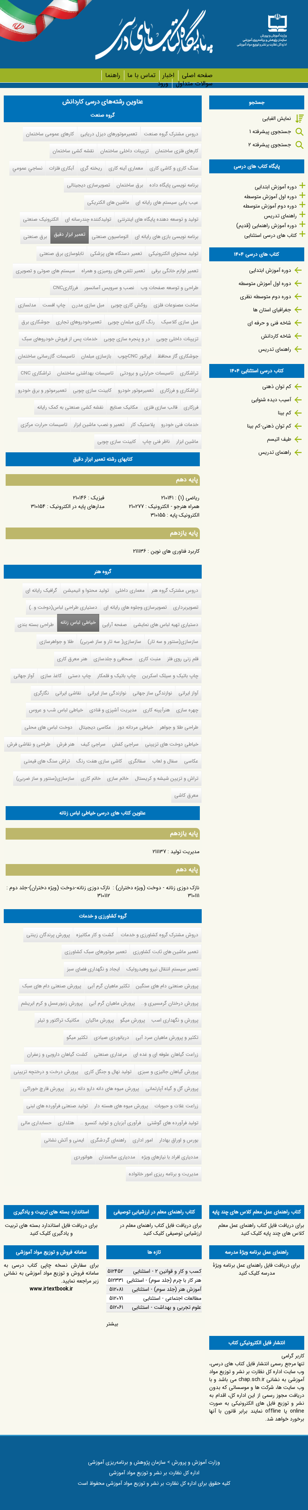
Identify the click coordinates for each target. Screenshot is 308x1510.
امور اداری (143, 1140)
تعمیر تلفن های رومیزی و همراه (113, 271)
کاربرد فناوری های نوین (175, 551)
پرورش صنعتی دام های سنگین (167, 986)
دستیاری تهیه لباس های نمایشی (165, 625)
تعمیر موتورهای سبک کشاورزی (96, 952)
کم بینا (284, 413)
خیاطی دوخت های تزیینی (171, 744)
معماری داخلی (130, 590)
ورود (162, 84)
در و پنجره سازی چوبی (127, 339)
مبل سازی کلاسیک (179, 322)
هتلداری (66, 1123)
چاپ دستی (79, 676)
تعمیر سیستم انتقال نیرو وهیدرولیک (162, 969)
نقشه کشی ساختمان (73, 151)
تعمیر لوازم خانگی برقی (174, 271)
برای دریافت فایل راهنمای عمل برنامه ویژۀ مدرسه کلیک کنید (256, 1269)
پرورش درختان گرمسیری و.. (169, 1003)
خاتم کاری (91, 778)
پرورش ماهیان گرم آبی (112, 1003)
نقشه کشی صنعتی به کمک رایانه (70, 407)
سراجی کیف (93, 744)
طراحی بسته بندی (36, 625)
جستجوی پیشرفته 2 (269, 145)
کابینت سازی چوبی (92, 390)
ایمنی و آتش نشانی (64, 1140)
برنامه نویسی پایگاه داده (173, 185)
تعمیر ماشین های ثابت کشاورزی (165, 952)
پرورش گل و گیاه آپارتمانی (171, 1089)
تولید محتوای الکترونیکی (173, 254)
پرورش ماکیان (100, 1020)
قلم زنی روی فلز (182, 659)
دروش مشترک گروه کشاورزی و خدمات (159, 935)
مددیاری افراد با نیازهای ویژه (170, 1157)
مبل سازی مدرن (88, 305)
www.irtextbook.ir (51, 1289)
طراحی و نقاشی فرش (28, 744)
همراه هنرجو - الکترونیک (173, 506)
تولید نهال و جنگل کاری (108, 1072)
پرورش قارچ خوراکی (43, 1089)
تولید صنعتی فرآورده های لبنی (57, 1106)
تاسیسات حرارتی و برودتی (147, 373)
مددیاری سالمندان (117, 1157)
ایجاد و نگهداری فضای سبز (93, 969)
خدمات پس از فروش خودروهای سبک (59, 339)
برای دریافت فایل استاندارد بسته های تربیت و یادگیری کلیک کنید (51, 1229)
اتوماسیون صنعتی (110, 237)
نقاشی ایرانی (68, 693)
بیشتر (112, 1324)
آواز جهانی (24, 676)
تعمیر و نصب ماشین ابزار (99, 425)
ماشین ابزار (187, 442)
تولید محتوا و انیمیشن (86, 590)
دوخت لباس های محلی (48, 727)
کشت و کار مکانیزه (95, 935)
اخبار (168, 75)
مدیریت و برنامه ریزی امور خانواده (163, 1174)
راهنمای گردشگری (108, 1140)
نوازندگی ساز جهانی (152, 693)
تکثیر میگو (77, 1038)
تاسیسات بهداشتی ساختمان (85, 373)
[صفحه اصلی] (262, 27)
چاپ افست (53, 305)
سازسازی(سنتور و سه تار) (173, 642)
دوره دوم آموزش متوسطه (270, 206)
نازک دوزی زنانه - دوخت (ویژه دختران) (157, 888)
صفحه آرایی (114, 625)
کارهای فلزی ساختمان (176, 151)
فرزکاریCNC (65, 288)
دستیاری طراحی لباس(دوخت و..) (63, 607)
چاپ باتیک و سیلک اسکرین (170, 676)
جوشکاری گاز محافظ (178, 356)
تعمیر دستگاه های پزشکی (116, 254)
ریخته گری (91, 168)
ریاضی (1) (188, 498)
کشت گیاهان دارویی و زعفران (57, 1054)
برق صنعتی (35, 237)
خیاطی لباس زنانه (78, 622)
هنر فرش (65, 744)
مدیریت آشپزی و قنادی (113, 710)
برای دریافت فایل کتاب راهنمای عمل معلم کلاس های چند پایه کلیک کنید (261, 1229)
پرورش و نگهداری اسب (174, 1020)
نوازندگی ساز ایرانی (107, 693)
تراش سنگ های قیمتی (47, 761)
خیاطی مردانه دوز (135, 727)
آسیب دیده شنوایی (271, 400)
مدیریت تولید (185, 851)
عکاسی (191, 761)
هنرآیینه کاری (156, 710)
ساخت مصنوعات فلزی (176, 305)
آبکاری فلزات (61, 168)
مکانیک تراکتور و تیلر (58, 1020)
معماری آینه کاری (126, 168)
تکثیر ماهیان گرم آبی (109, 986)
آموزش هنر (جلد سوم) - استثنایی (166, 1289)
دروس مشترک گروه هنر (174, 590)
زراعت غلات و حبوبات (176, 1106)
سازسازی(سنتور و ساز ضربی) (45, 778)
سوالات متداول (194, 84)
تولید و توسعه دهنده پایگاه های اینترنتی (158, 219)
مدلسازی (27, 305)
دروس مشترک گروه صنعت (171, 134)
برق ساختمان (129, 185)
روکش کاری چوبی (129, 305)
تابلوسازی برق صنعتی (61, 254)
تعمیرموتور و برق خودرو (42, 390)
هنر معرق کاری (72, 659)
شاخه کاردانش (276, 336)
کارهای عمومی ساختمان (50, 134)
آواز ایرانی (188, 693)
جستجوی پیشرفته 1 (270, 131)
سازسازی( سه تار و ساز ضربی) (110, 642)
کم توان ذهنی (276, 386)
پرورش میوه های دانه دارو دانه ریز (104, 1089)
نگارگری (41, 693)
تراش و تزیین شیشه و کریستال (166, 778)
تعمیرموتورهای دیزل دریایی (108, 134)
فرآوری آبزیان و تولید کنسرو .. (110, 1123)
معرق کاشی (186, 795)
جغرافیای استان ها (272, 310)
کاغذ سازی (51, 676)
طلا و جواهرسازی (56, 642)
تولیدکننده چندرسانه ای (88, 219)
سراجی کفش (125, 744)
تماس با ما (141, 75)
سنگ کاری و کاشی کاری (173, 168)
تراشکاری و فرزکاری (179, 390)
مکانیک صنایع (124, 407)
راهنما (112, 75)
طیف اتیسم (279, 439)
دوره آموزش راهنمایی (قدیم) (266, 225)
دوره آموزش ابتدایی (276, 187)
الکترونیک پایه (184, 515)
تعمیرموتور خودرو (136, 390)
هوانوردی (83, 1157)
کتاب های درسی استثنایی (270, 235)
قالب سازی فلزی (160, 407)
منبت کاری (150, 659)
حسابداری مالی (36, 1123)
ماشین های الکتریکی (108, 202)
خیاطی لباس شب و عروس (56, 710)
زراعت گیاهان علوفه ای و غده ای (165, 1054)
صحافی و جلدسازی (113, 659)
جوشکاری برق (35, 322)
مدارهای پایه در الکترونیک (77, 506)
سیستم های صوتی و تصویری (45, 271)
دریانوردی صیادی (111, 1038)
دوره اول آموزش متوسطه (270, 197)
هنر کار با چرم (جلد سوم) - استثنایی (164, 1280)
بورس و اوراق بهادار (178, 1140)
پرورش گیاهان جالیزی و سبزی (168, 1072)
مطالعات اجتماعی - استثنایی (172, 1298)
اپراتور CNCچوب (134, 356)
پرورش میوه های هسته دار (121, 1106)
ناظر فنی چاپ (156, 442)
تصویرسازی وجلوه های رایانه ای (135, 607)
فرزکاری (191, 407)
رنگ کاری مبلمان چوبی (131, 322)
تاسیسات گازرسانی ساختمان (46, 356)
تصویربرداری (185, 607)
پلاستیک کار (143, 425)
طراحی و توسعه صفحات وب (169, 288)
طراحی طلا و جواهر (179, 727)
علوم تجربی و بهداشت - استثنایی (166, 1307)
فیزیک (97, 498)
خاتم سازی (117, 778)
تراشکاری (189, 373)
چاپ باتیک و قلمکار (116, 676)
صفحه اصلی (197, 75)
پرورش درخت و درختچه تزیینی (46, 1072)
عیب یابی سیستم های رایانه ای (167, 202)
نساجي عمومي (27, 168)
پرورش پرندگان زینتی (48, 935)
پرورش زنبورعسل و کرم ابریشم (52, 1003)
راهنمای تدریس (280, 216)
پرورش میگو (132, 1020)
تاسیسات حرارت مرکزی (44, 425)
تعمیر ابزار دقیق (69, 234)
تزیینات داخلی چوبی (177, 339)
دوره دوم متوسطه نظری (265, 297)
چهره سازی (187, 710)
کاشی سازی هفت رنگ (99, 761)
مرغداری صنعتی (110, 1054)
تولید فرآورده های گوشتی (172, 1123)
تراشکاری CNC (36, 373)
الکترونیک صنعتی (41, 219)
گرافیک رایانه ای (41, 590)
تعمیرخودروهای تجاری (78, 322)
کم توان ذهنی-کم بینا (269, 426)
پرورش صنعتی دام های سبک (51, 986)
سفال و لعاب (165, 761)
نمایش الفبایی (276, 118)
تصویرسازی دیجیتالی (88, 185)
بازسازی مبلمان (96, 356)
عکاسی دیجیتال (95, 727)
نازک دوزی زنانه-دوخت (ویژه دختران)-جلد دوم (59, 888)
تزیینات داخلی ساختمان (124, 151)
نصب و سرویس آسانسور (109, 288)
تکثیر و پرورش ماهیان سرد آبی (167, 1038)
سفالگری (137, 761)
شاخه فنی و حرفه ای (269, 323)
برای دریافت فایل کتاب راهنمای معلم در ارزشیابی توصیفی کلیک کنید (161, 1229)
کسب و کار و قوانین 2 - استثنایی (167, 1271)
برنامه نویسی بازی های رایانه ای (166, 237)
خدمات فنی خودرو (179, 425)
